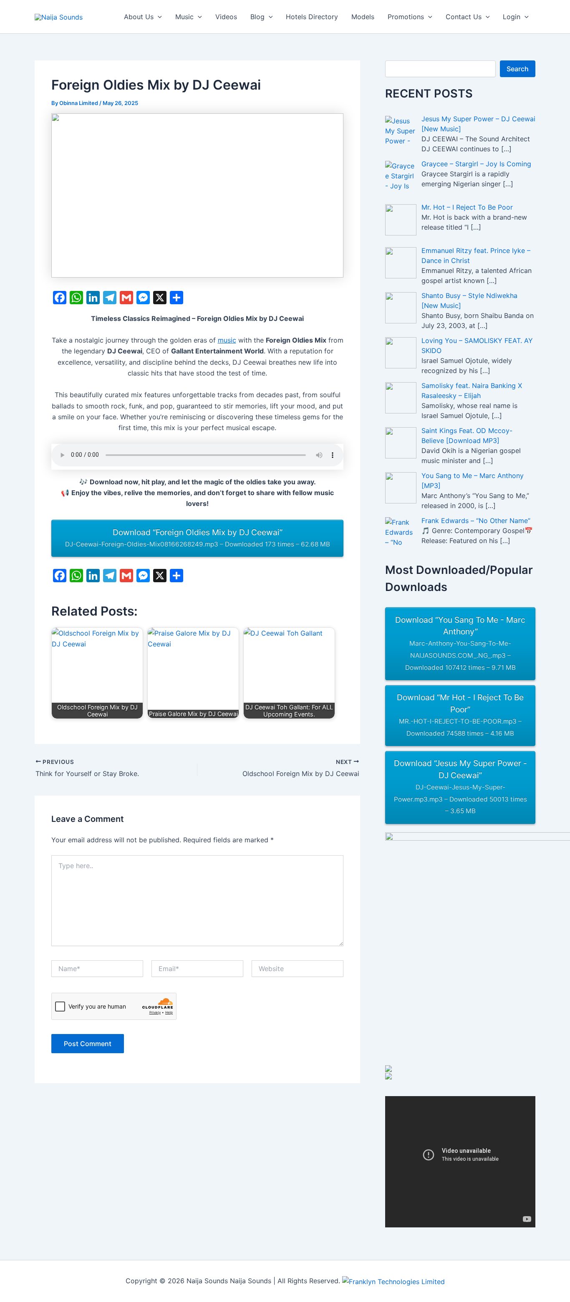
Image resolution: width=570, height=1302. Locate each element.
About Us (139, 17)
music (227, 340)
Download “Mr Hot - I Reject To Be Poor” (460, 714)
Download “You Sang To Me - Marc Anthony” (460, 643)
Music (184, 17)
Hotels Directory (312, 17)
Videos (226, 17)
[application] (158, 16)
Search (518, 69)
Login (511, 17)
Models (362, 17)
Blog (257, 17)
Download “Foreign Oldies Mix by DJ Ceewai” (197, 537)
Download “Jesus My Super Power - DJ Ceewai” (460, 786)
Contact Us (464, 17)
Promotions (406, 17)
